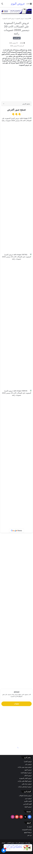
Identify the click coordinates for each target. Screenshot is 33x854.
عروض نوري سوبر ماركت (25, 767)
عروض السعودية (20, 18)
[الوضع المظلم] (2, 4)
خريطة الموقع (28, 832)
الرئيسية (27, 18)
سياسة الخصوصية (27, 829)
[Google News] (16, 531)
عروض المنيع (28, 770)
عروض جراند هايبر (27, 784)
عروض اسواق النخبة (26, 772)
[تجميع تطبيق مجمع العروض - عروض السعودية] (16, 11)
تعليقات (16, 704)
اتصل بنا (29, 826)
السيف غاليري (28, 801)
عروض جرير (28, 798)
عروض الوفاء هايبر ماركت (25, 781)
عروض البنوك (28, 807)
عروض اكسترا (28, 761)
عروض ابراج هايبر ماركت (25, 786)
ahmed (21, 43)
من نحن (29, 835)
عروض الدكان (28, 775)
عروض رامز (28, 764)
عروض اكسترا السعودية (8, 18)
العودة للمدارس (27, 804)
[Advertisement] (16, 84)
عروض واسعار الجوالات (25, 795)
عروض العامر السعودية (25, 778)
